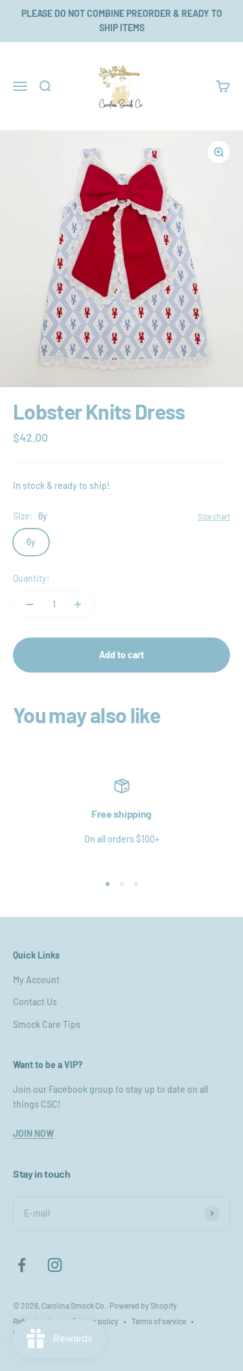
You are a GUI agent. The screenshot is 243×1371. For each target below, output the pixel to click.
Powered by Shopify (143, 1305)
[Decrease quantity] (30, 604)
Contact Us (35, 1001)
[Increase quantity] (78, 604)
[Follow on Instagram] (55, 1265)
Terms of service (159, 1321)
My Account (36, 979)
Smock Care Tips (46, 1024)
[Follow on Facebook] (21, 1265)
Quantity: (31, 578)
